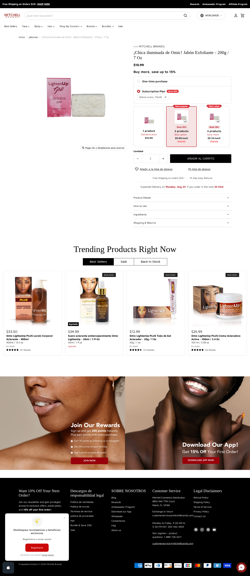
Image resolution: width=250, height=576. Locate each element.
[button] (236, 16)
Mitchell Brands (152, 46)
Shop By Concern (70, 26)
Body (38, 26)
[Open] (8, 567)
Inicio (22, 37)
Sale (120, 26)
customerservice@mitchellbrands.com (172, 543)
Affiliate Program (238, 4)
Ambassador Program (214, 4)
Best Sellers (10, 26)
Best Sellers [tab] (98, 261)
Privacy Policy (201, 511)
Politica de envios (79, 506)
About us (116, 530)
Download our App (121, 511)
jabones (33, 37)
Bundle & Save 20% (81, 525)
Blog (113, 497)
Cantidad (138, 151)
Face (25, 26)
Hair (50, 26)
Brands (91, 26)
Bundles (107, 26)
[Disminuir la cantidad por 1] (138, 158)
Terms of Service (203, 506)
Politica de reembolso (82, 501)
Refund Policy (201, 497)
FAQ (113, 525)
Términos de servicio (81, 511)
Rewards (194, 4)
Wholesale (117, 516)
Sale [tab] (124, 261)
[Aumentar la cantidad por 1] (163, 158)
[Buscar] (185, 16)
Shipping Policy (202, 502)
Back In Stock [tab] (150, 261)
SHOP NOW (43, 4)
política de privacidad (82, 515)
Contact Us (199, 516)
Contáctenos (118, 520)
